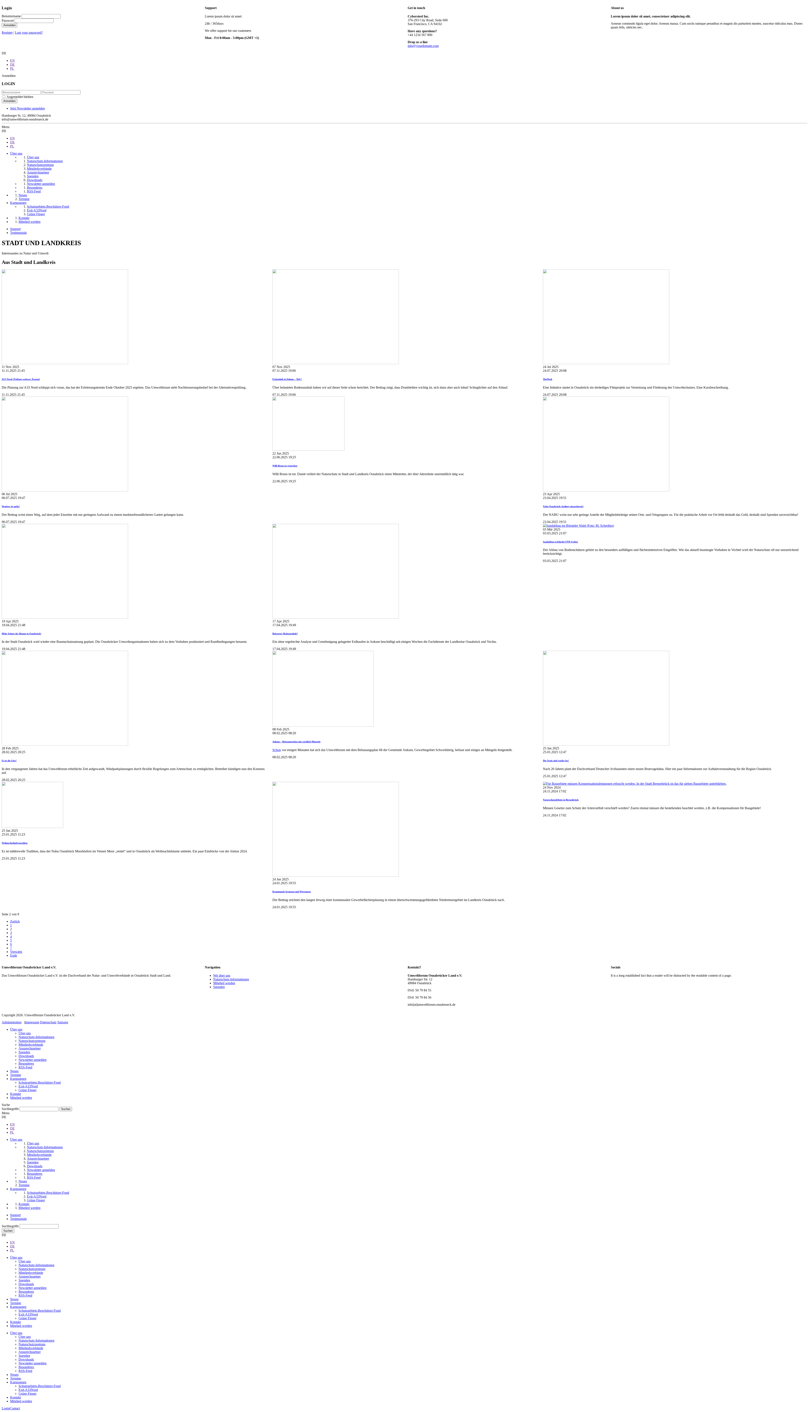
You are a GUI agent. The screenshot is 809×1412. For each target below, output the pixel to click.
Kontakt (15, 1094)
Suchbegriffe (10, 1109)
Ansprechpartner (30, 1048)
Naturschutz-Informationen (231, 979)
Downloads (26, 1056)
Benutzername (11, 16)
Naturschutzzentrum (32, 1041)
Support (15, 229)
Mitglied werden (224, 983)
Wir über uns (221, 975)
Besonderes (26, 1063)
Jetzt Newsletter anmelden (27, 108)
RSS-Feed (25, 1067)
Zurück (15, 921)
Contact (15, 1408)
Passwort (8, 20)
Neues (14, 1071)
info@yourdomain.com (423, 46)
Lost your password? (29, 32)
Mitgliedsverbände (31, 1044)
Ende (13, 955)
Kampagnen (18, 1078)
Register (7, 32)
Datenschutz (48, 1022)
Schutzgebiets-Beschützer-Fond (40, 1082)
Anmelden (9, 25)
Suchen (8, 1230)
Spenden (219, 987)
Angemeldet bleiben (20, 97)
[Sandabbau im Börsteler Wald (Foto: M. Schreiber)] (578, 525)
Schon (276, 750)
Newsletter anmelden (33, 1060)
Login (6, 1408)
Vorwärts (16, 951)
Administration (11, 1022)
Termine (15, 1075)
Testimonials (18, 232)
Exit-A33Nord (28, 1086)
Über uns (16, 1029)
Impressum (32, 1022)
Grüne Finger (27, 1090)
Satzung (62, 1022)
